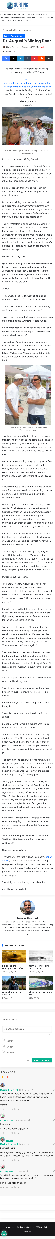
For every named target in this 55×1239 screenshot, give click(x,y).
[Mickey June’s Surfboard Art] (41, 983)
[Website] (27, 934)
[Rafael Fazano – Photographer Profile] (14, 956)
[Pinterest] (34, 58)
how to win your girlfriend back (35, 86)
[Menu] (3, 7)
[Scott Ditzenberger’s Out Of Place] (41, 956)
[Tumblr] (27, 58)
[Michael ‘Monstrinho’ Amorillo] (14, 983)
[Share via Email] (49, 58)
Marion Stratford (12, 47)
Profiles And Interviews (21, 30)
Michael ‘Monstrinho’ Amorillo (12, 993)
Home (7, 30)
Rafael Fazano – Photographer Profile (12, 967)
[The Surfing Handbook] (17, 5)
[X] (13, 58)
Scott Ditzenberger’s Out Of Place (39, 967)
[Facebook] (6, 58)
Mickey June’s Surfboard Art (41, 993)
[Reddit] (42, 58)
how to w (27, 79)
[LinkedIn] (20, 58)
